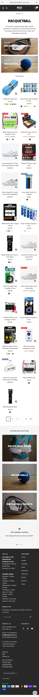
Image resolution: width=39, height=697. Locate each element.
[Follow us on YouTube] (32, 628)
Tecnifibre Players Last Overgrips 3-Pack (10, 318)
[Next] (30, 419)
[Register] (30, 617)
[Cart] (36, 8)
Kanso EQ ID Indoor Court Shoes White (29, 256)
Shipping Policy (7, 664)
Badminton (24, 570)
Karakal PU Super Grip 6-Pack (29, 164)
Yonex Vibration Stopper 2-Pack (29, 224)
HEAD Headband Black (10, 407)
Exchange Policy (7, 666)
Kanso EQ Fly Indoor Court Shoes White (29, 287)
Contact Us (5, 656)
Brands (23, 577)
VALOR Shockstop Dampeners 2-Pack (29, 347)
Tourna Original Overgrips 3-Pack (29, 318)
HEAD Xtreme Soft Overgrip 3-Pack (10, 224)
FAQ (3, 654)
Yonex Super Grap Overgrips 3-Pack (29, 100)
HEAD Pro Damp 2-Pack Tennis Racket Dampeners (10, 347)
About (23, 584)
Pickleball (24, 564)
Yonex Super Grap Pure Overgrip (29, 193)
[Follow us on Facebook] (23, 628)
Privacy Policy (6, 662)
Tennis (23, 557)
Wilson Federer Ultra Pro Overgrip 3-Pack (10, 133)
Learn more (31, 2)
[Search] (7, 8)
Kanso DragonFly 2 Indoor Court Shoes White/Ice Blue (10, 164)
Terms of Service (7, 660)
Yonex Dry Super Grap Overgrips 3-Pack (10, 287)
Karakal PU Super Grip (10, 99)
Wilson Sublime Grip (29, 377)
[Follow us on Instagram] (28, 628)
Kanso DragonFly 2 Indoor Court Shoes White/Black (10, 193)
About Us (5, 652)
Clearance (24, 574)
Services (24, 580)
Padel (23, 567)
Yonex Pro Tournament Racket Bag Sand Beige (10, 378)
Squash (23, 560)
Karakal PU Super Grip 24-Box (29, 133)
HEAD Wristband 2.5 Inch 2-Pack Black (10, 256)
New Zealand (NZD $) (9, 673)
